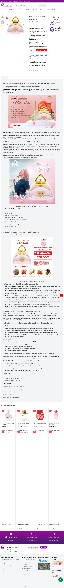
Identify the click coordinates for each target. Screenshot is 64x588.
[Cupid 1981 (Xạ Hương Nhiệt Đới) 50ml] (8, 415)
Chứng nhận (35, 9)
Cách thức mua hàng (28, 566)
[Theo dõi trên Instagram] (57, 1)
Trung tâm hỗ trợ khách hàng (29, 559)
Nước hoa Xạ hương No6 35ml (23, 424)
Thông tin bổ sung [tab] (16, 77)
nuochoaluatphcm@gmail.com (9, 565)
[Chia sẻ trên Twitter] (31, 70)
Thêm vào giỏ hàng (41, 50)
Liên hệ (53, 9)
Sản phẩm (19, 9)
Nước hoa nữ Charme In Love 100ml (54, 424)
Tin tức (47, 9)
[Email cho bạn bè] (33, 70)
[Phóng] (7, 34)
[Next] (24, 25)
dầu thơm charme (41, 61)
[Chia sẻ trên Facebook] (29, 70)
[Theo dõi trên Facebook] (55, 547)
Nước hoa (31, 62)
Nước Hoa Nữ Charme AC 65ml (39, 525)
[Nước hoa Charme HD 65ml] (40, 415)
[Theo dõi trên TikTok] (60, 547)
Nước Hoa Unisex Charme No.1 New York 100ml (7, 525)
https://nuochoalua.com (5, 569)
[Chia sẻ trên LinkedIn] (37, 70)
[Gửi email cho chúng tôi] (59, 1)
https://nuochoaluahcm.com (6, 571)
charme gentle (34, 61)
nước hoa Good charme (39, 64)
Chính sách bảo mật (27, 568)
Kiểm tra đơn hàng (27, 561)
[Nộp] (42, 5)
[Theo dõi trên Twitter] (58, 1)
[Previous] (7, 25)
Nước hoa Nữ (33, 29)
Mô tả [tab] (4, 77)
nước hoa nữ (37, 65)
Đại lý (41, 9)
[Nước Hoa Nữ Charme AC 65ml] (40, 476)
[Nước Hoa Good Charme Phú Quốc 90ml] (24, 476)
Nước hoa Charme (39, 28)
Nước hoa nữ (11, 12)
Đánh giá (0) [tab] (29, 77)
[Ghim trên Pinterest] (35, 70)
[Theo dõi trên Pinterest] (60, 1)
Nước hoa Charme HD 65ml (40, 423)
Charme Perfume (51, 313)
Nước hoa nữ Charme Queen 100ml (12, 376)
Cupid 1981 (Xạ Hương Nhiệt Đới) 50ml (8, 424)
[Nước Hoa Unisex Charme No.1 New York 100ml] (8, 476)
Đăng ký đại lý (26, 564)
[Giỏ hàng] (61, 295)
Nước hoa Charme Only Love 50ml (12, 380)
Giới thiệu (27, 9)
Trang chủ (11, 9)
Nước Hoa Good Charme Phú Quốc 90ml (23, 525)
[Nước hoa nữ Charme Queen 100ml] (55, 476)
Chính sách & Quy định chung (29, 570)
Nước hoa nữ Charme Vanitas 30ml (12, 378)
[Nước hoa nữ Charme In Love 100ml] (55, 415)
